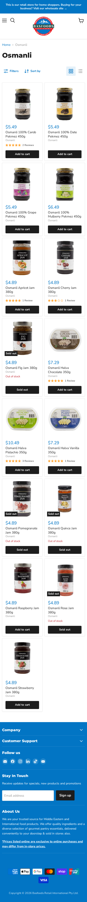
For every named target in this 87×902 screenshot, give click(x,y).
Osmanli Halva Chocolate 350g (59, 370)
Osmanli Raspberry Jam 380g (22, 610)
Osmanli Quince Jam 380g (62, 530)
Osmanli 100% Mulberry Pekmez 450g (64, 214)
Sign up (65, 795)
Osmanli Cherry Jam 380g (62, 290)
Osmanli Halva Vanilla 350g (63, 450)
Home (6, 45)
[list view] (80, 71)
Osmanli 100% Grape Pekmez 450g (20, 214)
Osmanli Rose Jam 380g (61, 610)
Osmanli (10, 140)
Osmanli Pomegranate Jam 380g (21, 530)
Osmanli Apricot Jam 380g (20, 290)
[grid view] (71, 71)
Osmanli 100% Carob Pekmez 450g (20, 134)
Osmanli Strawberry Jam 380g (19, 690)
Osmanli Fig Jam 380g (21, 368)
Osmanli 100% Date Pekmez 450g (62, 134)
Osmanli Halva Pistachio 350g (16, 450)
